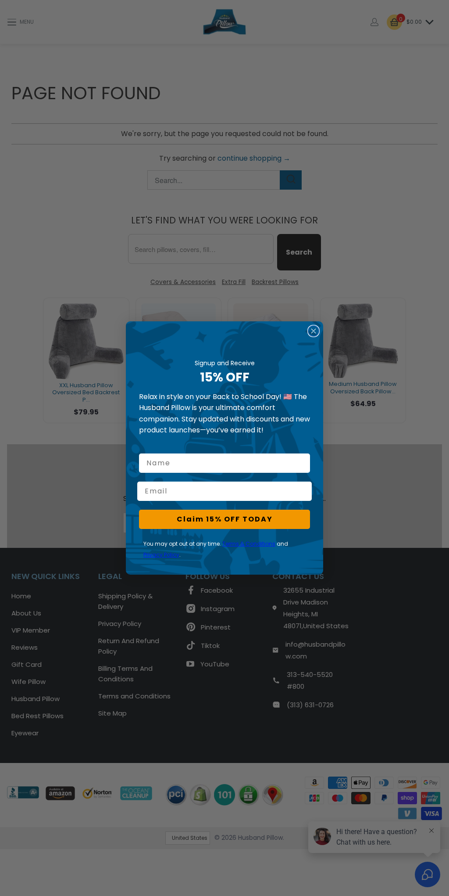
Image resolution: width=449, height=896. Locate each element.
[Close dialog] (313, 331)
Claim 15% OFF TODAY (225, 519)
